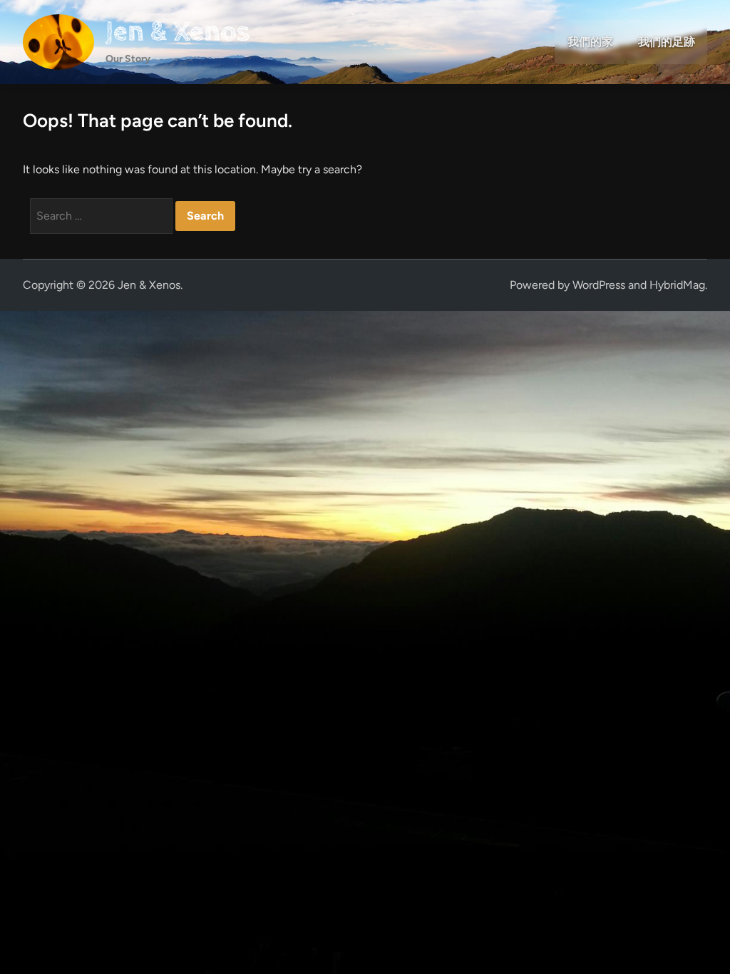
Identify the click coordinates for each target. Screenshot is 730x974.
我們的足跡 (666, 41)
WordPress (598, 285)
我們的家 (590, 41)
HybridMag (677, 285)
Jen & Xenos (178, 31)
